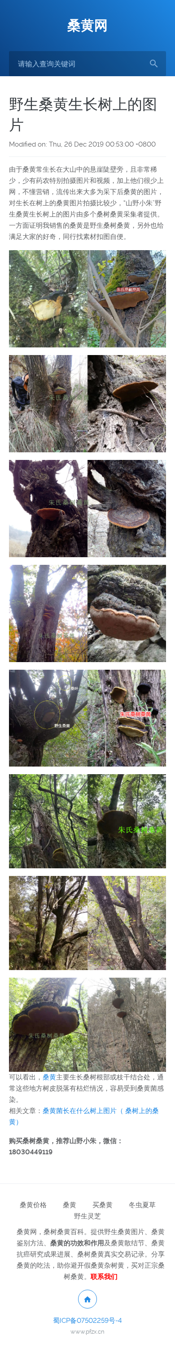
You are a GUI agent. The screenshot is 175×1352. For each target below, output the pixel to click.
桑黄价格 (33, 1205)
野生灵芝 (87, 1216)
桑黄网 (87, 25)
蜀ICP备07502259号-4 (87, 1321)
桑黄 (49, 1077)
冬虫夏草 (142, 1205)
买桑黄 (102, 1205)
